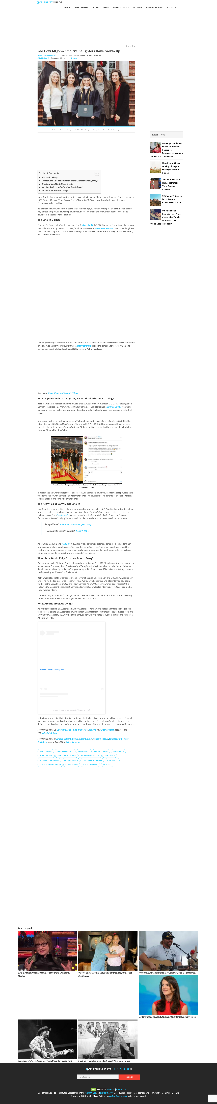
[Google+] (117, 1069)
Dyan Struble (118, 751)
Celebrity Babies (50, 56)
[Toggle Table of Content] (95, 174)
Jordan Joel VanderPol (49, 760)
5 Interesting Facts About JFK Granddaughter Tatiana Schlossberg (167, 1016)
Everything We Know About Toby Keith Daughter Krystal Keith (45, 1061)
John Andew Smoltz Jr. (90, 756)
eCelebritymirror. (72, 742)
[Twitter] (124, 1069)
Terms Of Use (90, 1092)
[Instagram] (121, 1069)
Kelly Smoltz (112, 760)
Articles (59, 738)
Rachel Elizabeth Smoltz (50, 765)
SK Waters (107, 765)
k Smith (75, 58)
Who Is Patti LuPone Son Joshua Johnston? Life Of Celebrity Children (44, 974)
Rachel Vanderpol (90, 765)
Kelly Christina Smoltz (92, 760)
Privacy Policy (106, 1092)
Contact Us (121, 1089)
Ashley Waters (46, 751)
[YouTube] (127, 1069)
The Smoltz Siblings (50, 177)
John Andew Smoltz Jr (104, 228)
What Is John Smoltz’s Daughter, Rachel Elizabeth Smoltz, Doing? (70, 180)
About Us (111, 1089)
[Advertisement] (108, 23)
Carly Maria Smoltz (65, 751)
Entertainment (115, 738)
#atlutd (63, 524)
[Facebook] (114, 1069)
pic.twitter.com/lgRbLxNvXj (79, 524)
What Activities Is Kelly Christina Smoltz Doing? (62, 187)
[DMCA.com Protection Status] (98, 1089)
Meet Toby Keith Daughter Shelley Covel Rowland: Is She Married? (167, 972)
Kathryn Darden (83, 345)
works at (66, 543)
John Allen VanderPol (66, 756)
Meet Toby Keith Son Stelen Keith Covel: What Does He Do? (104, 1061)
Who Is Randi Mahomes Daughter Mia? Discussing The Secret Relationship (105, 974)
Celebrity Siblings (100, 738)
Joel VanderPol (46, 756)
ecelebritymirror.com (118, 1096)
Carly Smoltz (84, 751)
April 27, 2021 (82, 531)
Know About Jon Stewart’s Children (63, 393)
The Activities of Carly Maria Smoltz (57, 184)
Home (40, 56)
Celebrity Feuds (85, 738)
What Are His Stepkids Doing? (55, 190)
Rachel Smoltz (71, 765)
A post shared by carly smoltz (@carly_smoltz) (71, 710)
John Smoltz (109, 756)
